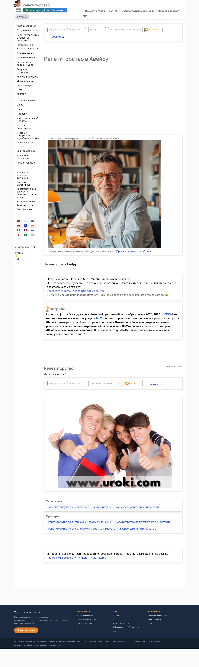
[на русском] (32, 230)
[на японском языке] (18, 235)
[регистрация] (104, 247)
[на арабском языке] (25, 235)
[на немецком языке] (32, 225)
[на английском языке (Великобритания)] (18, 225)
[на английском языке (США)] (32, 221)
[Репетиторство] (17, 5)
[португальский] (18, 221)
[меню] (18, 10)
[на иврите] (32, 235)
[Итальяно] (18, 230)
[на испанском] (25, 221)
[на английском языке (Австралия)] (25, 226)
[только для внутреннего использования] (14, 595)
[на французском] (25, 230)
